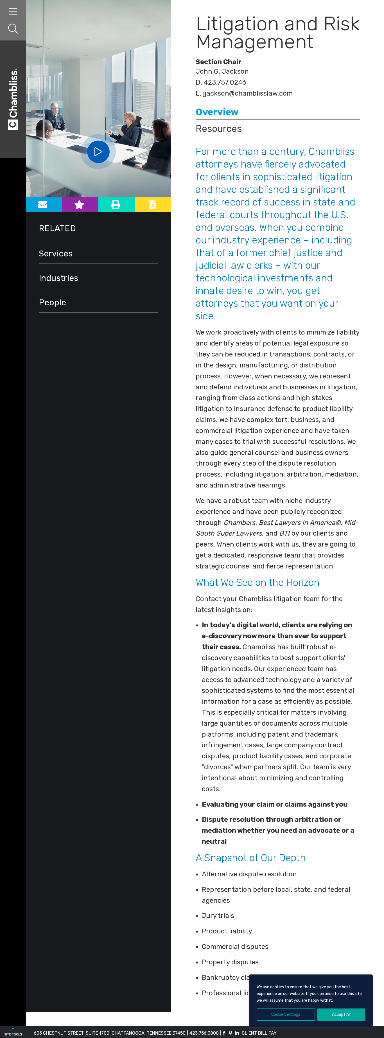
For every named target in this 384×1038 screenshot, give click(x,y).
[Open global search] (13, 29)
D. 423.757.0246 (221, 82)
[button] (98, 152)
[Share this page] (43, 204)
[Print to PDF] (153, 204)
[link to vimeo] (230, 1033)
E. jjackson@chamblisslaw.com (244, 93)
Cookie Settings (285, 1014)
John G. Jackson (222, 71)
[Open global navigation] (13, 12)
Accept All (341, 1014)
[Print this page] (116, 204)
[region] (311, 1000)
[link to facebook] (224, 1033)
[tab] (278, 111)
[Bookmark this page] (80, 204)
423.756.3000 (204, 1033)
